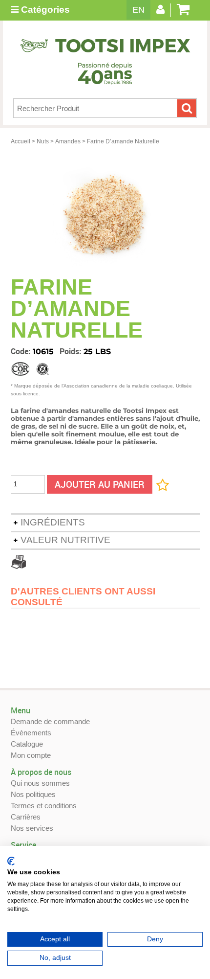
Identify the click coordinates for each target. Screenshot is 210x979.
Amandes (68, 141)
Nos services (32, 828)
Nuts (43, 141)
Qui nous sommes (40, 783)
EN (138, 10)
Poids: (72, 351)
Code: (22, 351)
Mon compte (31, 755)
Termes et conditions (44, 805)
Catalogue (27, 744)
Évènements (31, 733)
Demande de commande (50, 721)
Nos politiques (33, 794)
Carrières (26, 817)
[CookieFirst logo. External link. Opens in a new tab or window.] (11, 861)
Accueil (20, 141)
